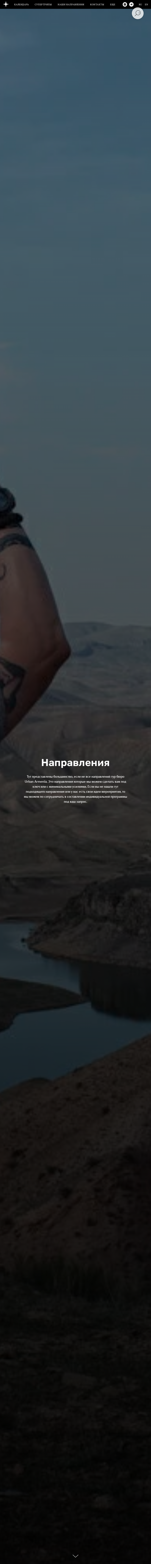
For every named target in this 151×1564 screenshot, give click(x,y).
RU (140, 4)
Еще (112, 4)
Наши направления (71, 4)
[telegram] (131, 4)
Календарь (21, 4)
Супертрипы (43, 4)
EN (146, 4)
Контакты (97, 4)
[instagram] (125, 4)
